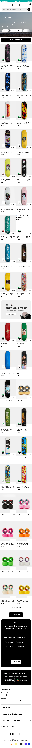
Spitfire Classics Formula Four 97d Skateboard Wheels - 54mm (24, 401)
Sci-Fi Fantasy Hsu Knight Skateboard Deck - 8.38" (7, 294)
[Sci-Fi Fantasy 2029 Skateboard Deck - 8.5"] (8, 332)
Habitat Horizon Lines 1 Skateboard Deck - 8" (22, 429)
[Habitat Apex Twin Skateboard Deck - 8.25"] (8, 446)
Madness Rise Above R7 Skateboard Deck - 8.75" (23, 372)
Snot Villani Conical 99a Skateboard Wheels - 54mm (24, 572)
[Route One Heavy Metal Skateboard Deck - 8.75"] (8, 139)
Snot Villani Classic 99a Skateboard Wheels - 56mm (7, 544)
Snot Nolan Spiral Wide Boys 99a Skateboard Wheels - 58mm (24, 515)
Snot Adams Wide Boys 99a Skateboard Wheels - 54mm (7, 601)
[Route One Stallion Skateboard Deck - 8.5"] (8, 82)
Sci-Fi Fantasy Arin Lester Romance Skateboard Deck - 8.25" (24, 265)
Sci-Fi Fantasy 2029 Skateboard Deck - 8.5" (6, 344)
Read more (5, 26)
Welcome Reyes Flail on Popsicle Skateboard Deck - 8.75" (7, 180)
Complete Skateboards (16, 30)
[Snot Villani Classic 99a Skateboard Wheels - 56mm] (8, 531)
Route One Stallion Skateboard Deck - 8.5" (6, 94)
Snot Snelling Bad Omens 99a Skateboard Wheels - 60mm (8, 515)
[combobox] (16, 9)
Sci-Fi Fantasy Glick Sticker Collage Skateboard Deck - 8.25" (23, 294)
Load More (16, 614)
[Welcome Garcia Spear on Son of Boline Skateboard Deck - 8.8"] (8, 196)
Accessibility (14, 739)
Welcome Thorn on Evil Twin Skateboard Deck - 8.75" (8, 237)
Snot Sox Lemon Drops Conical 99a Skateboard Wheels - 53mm (22, 601)
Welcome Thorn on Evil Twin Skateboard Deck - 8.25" (8, 265)
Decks (5, 30)
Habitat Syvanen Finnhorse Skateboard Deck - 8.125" (23, 458)
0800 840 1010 (7, 695)
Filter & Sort (15, 40)
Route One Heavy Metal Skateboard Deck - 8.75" (6, 151)
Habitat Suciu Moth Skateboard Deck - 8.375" (23, 487)
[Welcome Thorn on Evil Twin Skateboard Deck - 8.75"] (8, 224)
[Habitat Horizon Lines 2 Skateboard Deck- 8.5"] (8, 417)
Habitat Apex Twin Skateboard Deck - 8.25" (6, 458)
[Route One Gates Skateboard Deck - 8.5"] (8, 53)
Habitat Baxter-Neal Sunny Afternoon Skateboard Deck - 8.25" (8, 487)
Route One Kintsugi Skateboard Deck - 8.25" (23, 66)
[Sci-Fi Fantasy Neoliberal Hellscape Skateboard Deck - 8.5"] (8, 360)
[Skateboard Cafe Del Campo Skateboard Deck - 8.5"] (8, 389)
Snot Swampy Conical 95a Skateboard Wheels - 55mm (7, 572)
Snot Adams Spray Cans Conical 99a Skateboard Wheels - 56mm (23, 544)
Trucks (26, 30)
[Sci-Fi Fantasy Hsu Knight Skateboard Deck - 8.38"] (8, 282)
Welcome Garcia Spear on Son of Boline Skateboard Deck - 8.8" (7, 208)
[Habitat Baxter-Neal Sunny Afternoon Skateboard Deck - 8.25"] (8, 474)
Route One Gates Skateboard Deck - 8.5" (8, 66)
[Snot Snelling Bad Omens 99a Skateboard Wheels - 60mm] (8, 503)
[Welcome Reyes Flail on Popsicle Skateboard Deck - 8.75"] (8, 167)
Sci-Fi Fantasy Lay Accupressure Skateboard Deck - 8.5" (23, 344)
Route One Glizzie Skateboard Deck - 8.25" (6, 123)
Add (13, 62)
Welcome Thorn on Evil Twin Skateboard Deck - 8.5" (24, 237)
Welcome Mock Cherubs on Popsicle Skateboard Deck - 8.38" (23, 180)
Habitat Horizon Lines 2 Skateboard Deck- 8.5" (6, 429)
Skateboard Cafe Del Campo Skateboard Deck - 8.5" (8, 401)
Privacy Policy (24, 738)
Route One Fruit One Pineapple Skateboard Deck (23, 151)
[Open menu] (2, 5)
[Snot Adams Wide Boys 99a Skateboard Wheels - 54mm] (8, 588)
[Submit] (28, 9)
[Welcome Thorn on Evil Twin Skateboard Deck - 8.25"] (8, 253)
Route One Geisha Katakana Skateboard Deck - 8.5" (24, 123)
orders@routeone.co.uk (11, 701)
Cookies (16, 738)
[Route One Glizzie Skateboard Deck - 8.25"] (8, 110)
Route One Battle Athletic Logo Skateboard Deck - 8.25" (24, 94)
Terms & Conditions (6, 738)
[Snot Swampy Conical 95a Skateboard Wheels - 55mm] (8, 560)
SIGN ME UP (16, 662)
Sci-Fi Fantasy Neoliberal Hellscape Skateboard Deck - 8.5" (7, 372)
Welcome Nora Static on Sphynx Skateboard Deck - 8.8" (23, 208)
